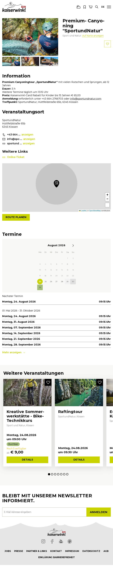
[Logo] (14, 7)
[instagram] (43, 541)
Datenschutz (91, 551)
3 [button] (55, 474)
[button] (96, 7)
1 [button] (49, 474)
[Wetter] (78, 7)
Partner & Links (36, 551)
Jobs (8, 551)
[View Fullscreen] (107, 205)
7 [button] (67, 474)
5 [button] (61, 474)
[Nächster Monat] (73, 245)
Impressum (72, 551)
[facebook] (52, 541)
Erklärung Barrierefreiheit (56, 557)
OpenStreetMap (95, 210)
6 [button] (64, 474)
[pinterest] (70, 541)
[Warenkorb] (90, 7)
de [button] (102, 7)
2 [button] (52, 474)
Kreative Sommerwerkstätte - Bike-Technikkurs (25, 416)
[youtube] (61, 541)
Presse (18, 551)
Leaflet (83, 210)
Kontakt (56, 551)
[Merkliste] (84, 7)
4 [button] (58, 474)
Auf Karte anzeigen (93, 35)
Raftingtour (70, 411)
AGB (106, 551)
